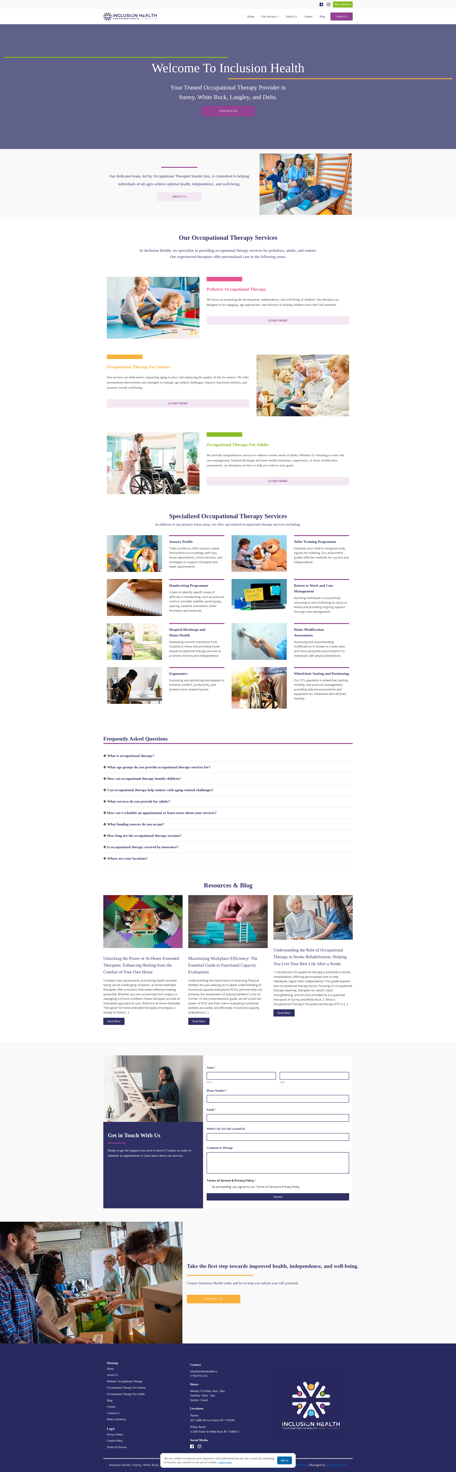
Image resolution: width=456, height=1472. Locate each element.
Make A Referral (343, 4)
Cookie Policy (115, 1440)
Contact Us (341, 16)
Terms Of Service (117, 1447)
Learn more (225, 1462)
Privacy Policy (115, 1434)
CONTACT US (228, 110)
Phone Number (217, 1090)
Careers (308, 16)
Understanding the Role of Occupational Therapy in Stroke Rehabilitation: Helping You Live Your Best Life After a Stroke (310, 957)
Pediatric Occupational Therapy (124, 1381)
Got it (284, 1460)
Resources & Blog (228, 885)
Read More (114, 1021)
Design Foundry (336, 1465)
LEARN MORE (278, 320)
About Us (291, 16)
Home (250, 16)
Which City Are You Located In (226, 1128)
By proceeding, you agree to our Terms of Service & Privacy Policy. (256, 1187)
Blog (322, 16)
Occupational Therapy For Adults (126, 1394)
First (209, 1082)
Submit (277, 1197)
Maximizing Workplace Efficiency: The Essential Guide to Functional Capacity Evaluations (223, 965)
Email (211, 1109)
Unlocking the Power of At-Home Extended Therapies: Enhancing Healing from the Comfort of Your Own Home (141, 965)
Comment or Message (220, 1147)
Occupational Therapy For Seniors (126, 1387)
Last (282, 1082)
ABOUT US (179, 196)
